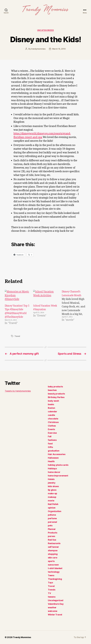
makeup (52, 497)
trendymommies (38, 49)
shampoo (52, 550)
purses (51, 536)
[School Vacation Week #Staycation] (45, 297)
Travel (17, 336)
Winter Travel (55, 614)
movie (51, 500)
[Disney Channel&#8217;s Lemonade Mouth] (74, 307)
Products (52, 532)
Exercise (52, 433)
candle (51, 415)
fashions (52, 440)
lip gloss (52, 490)
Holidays (52, 468)
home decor (54, 472)
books (51, 404)
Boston (51, 408)
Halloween (53, 458)
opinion (51, 507)
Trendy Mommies (22, 637)
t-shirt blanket (55, 568)
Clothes (52, 426)
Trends (51, 589)
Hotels (51, 479)
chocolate (53, 418)
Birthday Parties (56, 397)
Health (51, 461)
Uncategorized (45, 30)
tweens (51, 597)
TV (49, 593)
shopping (53, 554)
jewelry (51, 483)
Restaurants (54, 543)
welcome (52, 611)
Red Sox (52, 540)
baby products (55, 386)
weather (52, 607)
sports (51, 561)
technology (53, 572)
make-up (52, 493)
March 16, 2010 (59, 49)
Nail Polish (53, 504)
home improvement (58, 475)
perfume (52, 518)
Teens (51, 575)
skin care (52, 557)
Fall (49, 436)
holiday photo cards (58, 465)
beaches (52, 390)
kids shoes (53, 486)
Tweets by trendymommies (18, 391)
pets (50, 525)
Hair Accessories (56, 454)
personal (52, 522)
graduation (53, 450)
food (50, 443)
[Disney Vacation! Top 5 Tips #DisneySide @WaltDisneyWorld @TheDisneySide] (17, 297)
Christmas (53, 422)
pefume (52, 515)
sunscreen (53, 564)
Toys (50, 582)
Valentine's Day (56, 604)
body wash (53, 401)
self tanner (53, 547)
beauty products (56, 393)
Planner (52, 529)
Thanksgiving (55, 579)
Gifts (50, 447)
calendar (52, 411)
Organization (54, 511)
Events (51, 429)
